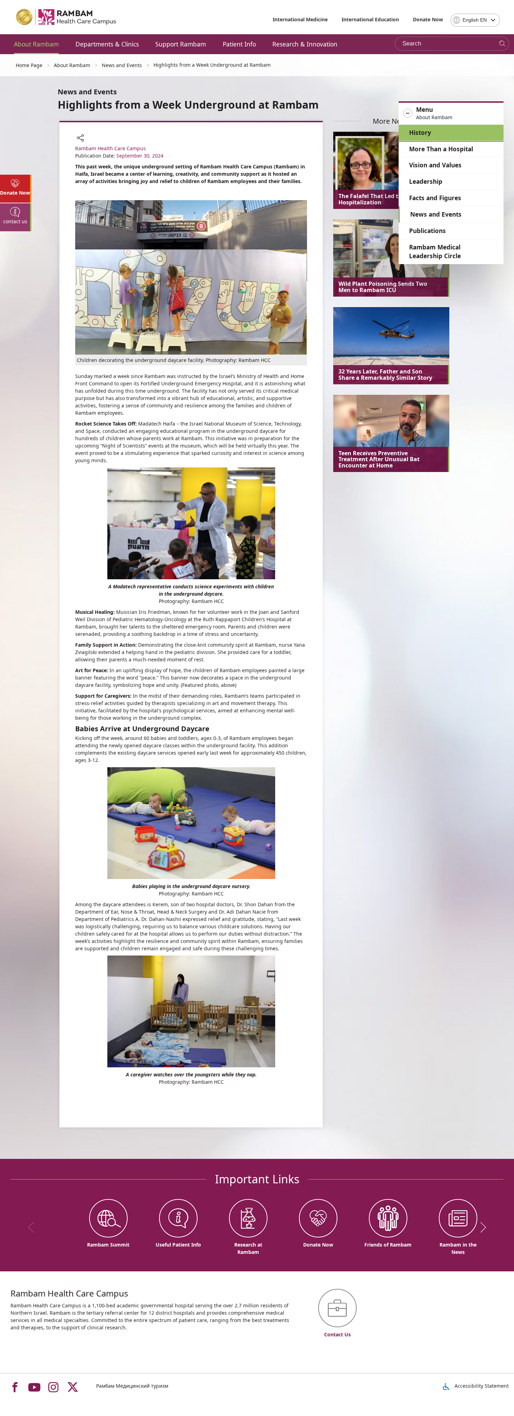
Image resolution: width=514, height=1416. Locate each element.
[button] (451, 113)
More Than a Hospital (441, 149)
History (420, 133)
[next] (481, 1227)
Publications (427, 231)
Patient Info (239, 44)
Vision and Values (435, 165)
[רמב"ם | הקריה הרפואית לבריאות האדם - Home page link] (66, 17)
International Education (370, 19)
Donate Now (428, 19)
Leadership (425, 181)
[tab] (15, 189)
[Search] (502, 44)
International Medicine (300, 19)
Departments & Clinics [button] (107, 44)
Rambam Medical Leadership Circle (435, 251)
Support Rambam (180, 44)
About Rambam (36, 44)
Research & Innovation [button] (304, 44)
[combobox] (475, 20)
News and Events (436, 214)
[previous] (33, 1227)
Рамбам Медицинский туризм (132, 1385)
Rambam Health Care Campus (110, 148)
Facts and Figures (435, 198)
